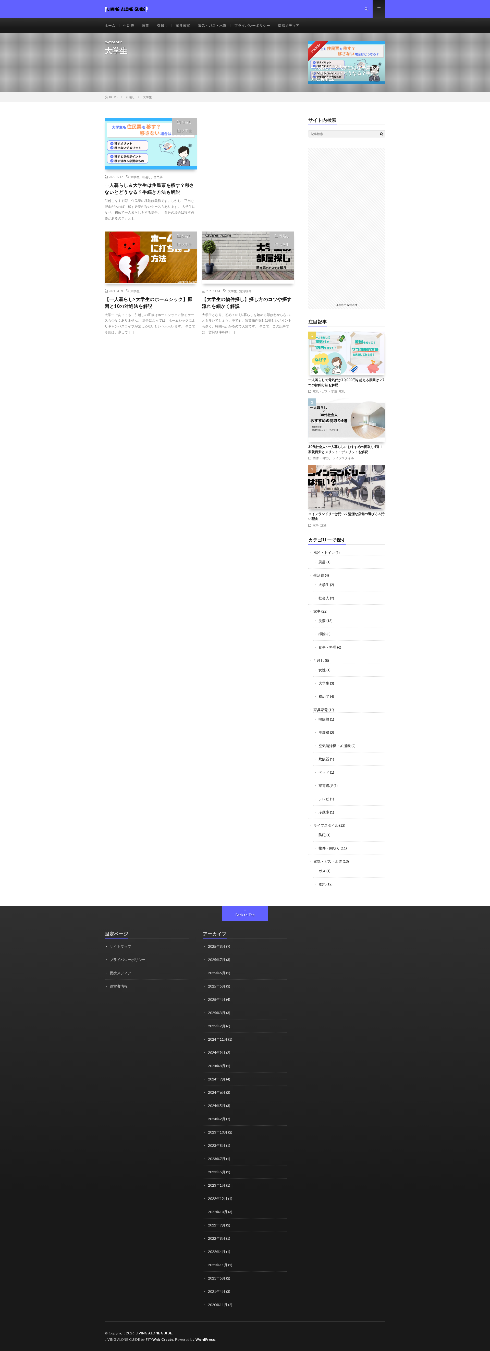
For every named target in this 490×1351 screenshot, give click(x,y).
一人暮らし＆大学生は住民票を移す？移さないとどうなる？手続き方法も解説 (149, 188)
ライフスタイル (343, 457)
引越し (162, 25)
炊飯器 (323, 759)
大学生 (187, 131)
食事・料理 (327, 647)
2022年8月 (216, 1238)
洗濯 (323, 525)
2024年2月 (216, 1119)
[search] (381, 134)
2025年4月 (216, 999)
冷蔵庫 (323, 812)
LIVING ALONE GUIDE (154, 1333)
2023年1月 (216, 1185)
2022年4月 (216, 1251)
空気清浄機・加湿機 (334, 746)
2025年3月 (216, 1013)
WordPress (205, 1339)
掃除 (322, 634)
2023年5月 (216, 1172)
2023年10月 (217, 1132)
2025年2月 (216, 1026)
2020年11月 (217, 1305)
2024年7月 (216, 1079)
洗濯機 (323, 732)
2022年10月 (217, 1212)
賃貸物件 (245, 291)
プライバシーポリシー (252, 25)
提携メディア (288, 25)
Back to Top (245, 914)
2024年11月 (217, 1039)
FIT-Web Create (159, 1339)
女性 (322, 670)
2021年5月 (216, 1278)
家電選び (325, 785)
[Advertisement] (248, 168)
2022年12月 (217, 1198)
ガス (322, 871)
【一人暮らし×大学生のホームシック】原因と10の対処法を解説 (148, 302)
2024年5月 (216, 1105)
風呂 (322, 562)
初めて (323, 696)
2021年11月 (217, 1265)
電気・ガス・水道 (212, 25)
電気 (342, 391)
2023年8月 (216, 1145)
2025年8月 (216, 946)
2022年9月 (216, 1225)
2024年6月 (216, 1092)
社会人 (323, 598)
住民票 (158, 176)
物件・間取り (322, 457)
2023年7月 (216, 1159)
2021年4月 (216, 1291)
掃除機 (323, 719)
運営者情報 (119, 986)
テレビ (323, 799)
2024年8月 (216, 1066)
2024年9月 (216, 1052)
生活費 (128, 25)
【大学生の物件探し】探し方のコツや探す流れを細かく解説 (247, 302)
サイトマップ (120, 946)
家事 (145, 25)
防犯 (322, 835)
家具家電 (183, 25)
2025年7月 (216, 959)
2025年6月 (216, 973)
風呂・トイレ (324, 552)
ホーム (110, 25)
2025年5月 (216, 986)
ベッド (323, 772)
